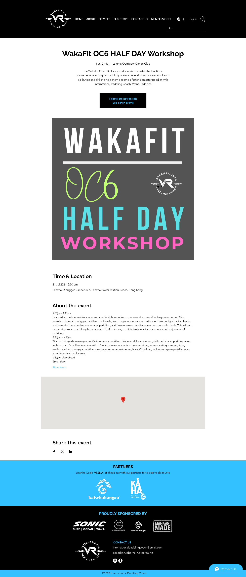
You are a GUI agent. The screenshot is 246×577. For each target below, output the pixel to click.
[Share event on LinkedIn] (70, 451)
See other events (123, 102)
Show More (59, 367)
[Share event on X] (62, 451)
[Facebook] (120, 561)
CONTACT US (122, 542)
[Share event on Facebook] (54, 451)
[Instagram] (115, 561)
